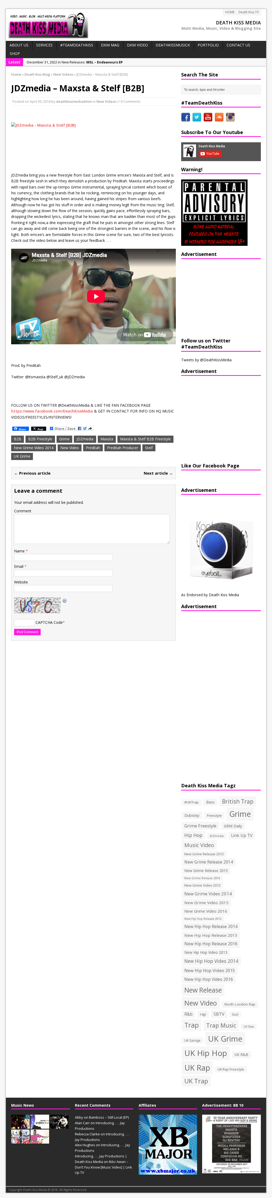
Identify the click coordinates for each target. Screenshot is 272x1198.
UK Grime (22, 456)
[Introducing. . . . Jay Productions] (20, 1125)
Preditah (93, 447)
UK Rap (197, 1067)
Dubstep (191, 815)
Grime (64, 438)
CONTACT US (238, 45)
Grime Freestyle (200, 826)
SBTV (219, 1014)
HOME (230, 12)
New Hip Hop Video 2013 (205, 952)
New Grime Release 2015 (206, 870)
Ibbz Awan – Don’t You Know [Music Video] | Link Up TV (103, 1167)
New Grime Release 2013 (204, 854)
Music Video (199, 845)
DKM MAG (110, 45)
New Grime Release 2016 (202, 878)
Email (19, 566)
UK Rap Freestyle (231, 1069)
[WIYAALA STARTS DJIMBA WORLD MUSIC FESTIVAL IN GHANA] (40, 1140)
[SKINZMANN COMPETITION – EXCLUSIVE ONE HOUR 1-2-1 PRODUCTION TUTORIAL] (59, 1125)
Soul (235, 1014)
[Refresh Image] (65, 600)
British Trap (237, 801)
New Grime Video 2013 (202, 885)
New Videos (106, 101)
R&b (188, 1014)
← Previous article (32, 473)
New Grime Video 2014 (33, 447)
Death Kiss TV (249, 12)
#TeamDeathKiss (76, 45)
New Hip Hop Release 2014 (210, 926)
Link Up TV (241, 835)
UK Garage (192, 1040)
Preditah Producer (122, 447)
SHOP (15, 53)
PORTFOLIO (208, 45)
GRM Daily (233, 825)
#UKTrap (191, 802)
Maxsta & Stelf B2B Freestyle (145, 438)
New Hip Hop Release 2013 (203, 919)
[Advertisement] (214, 297)
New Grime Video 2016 (205, 911)
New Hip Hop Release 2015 (210, 935)
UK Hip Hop (205, 1053)
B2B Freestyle (40, 438)
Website (21, 582)
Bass (210, 802)
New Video (69, 447)
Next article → (158, 473)
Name (20, 550)
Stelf (149, 447)
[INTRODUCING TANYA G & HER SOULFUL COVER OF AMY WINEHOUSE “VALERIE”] (20, 1140)
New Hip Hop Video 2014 (211, 961)
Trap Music (221, 1025)
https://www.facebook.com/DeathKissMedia (52, 411)
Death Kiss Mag (37, 74)
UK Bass (249, 1026)
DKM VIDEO (137, 45)
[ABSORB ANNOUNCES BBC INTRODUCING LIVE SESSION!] (40, 1125)
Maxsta (106, 438)
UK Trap (196, 1080)
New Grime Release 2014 (208, 862)
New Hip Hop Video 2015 (209, 970)
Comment (22, 510)
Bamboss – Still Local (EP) (109, 1117)
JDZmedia (85, 438)
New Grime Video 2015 (206, 902)
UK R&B (241, 1054)
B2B (17, 438)
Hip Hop (193, 835)
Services (44, 45)
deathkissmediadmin (74, 101)
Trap (191, 1024)
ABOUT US (19, 45)
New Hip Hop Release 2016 (210, 944)
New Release (203, 990)
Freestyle (214, 815)
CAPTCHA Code (49, 622)
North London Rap (239, 1004)
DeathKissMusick (173, 45)
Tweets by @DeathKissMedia (206, 359)
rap (203, 1014)
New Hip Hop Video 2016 (208, 979)
